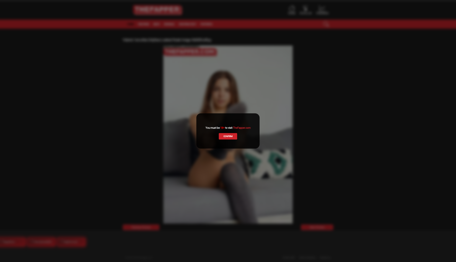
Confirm (228, 136)
